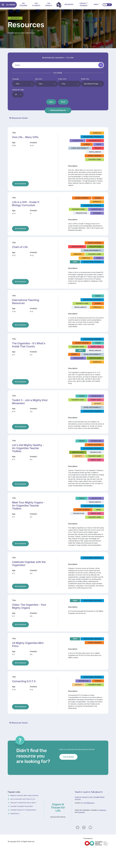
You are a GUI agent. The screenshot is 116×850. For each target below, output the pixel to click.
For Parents (48, 4)
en (105, 4)
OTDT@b (86, 803)
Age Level (38, 79)
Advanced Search (58, 110)
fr (109, 4)
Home (59, 4)
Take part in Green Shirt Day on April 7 (23, 803)
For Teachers (23, 4)
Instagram (102, 810)
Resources (69, 4)
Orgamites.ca (14, 813)
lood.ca (91, 803)
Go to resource (22, 184)
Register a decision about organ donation (24, 795)
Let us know (68, 757)
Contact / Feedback (84, 4)
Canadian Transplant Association (21, 806)
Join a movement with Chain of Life (22, 799)
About (96, 4)
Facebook (81, 812)
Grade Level (62, 79)
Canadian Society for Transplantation (23, 810)
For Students (36, 4)
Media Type (85, 79)
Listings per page (18, 90)
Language (15, 79)
